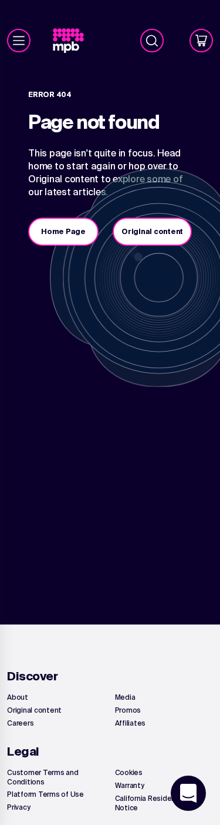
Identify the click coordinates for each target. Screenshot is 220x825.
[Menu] (19, 40)
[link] (73, 41)
